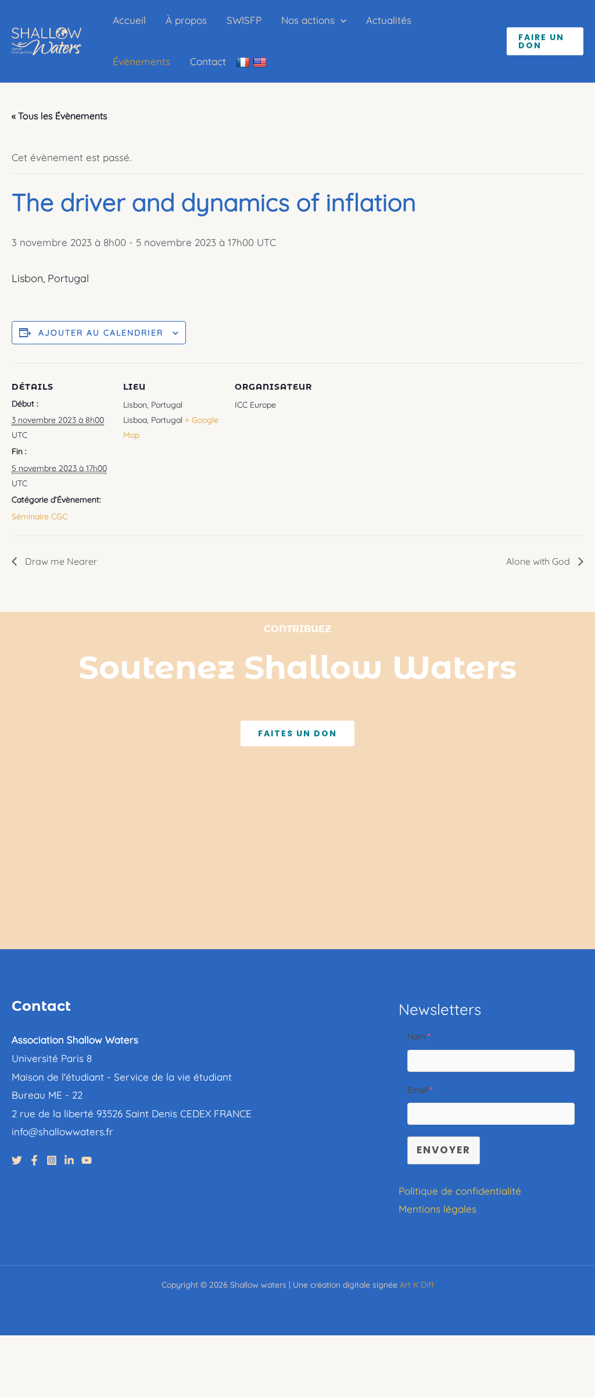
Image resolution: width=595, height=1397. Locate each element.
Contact (208, 61)
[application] (340, 20)
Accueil (129, 20)
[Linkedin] (69, 1160)
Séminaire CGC (39, 516)
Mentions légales (437, 1209)
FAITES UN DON (297, 733)
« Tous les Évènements (59, 116)
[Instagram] (51, 1160)
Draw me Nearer (60, 561)
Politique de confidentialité (460, 1191)
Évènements (141, 61)
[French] (244, 62)
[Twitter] (17, 1160)
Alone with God (539, 561)
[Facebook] (34, 1160)
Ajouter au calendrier (100, 332)
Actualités (388, 20)
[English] (261, 62)
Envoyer (444, 1150)
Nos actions (308, 20)
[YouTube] (86, 1160)
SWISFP (244, 20)
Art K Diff (417, 1285)
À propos (186, 20)
